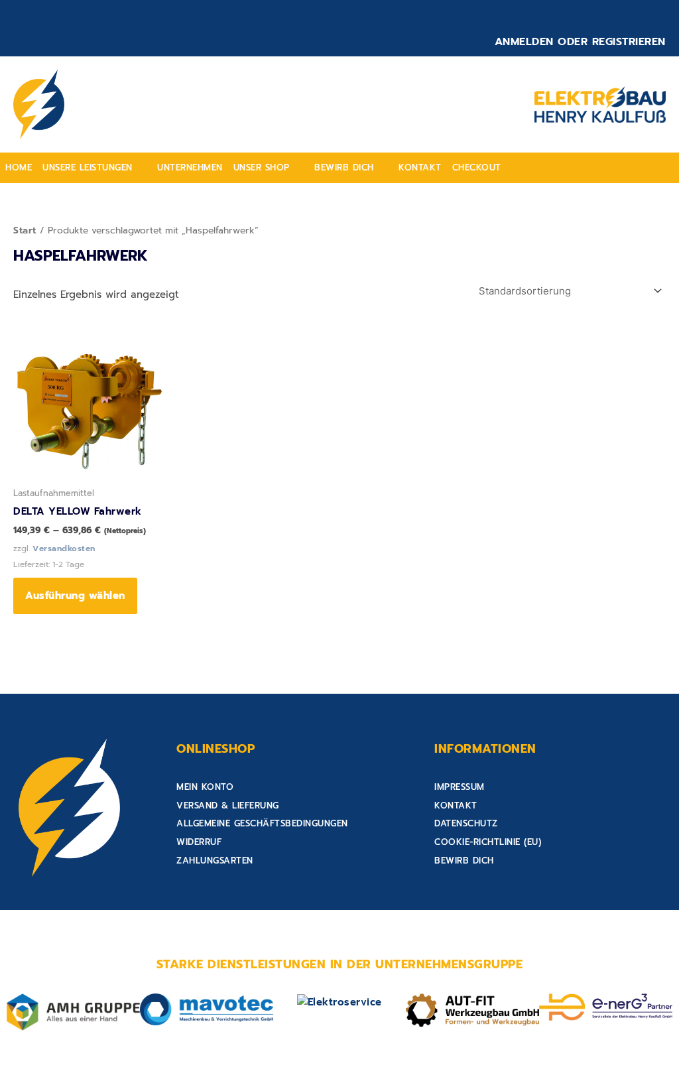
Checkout (476, 167)
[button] (94, 168)
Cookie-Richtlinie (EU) (487, 842)
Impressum (459, 787)
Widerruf (198, 842)
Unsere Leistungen (87, 167)
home (18, 167)
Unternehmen (190, 167)
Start (24, 230)
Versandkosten (63, 548)
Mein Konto (204, 787)
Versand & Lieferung (227, 805)
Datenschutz (466, 823)
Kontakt (420, 167)
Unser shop (261, 167)
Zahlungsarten (214, 860)
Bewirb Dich (344, 167)
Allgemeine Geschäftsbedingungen (262, 823)
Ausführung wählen (75, 595)
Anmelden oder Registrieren (580, 42)
